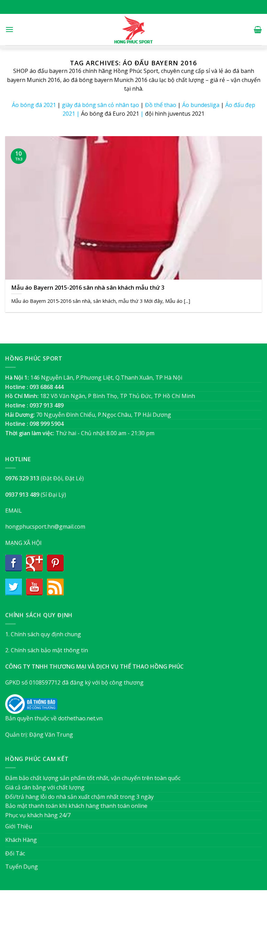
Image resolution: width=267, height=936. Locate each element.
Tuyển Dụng (21, 866)
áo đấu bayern (48, 71)
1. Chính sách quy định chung (43, 634)
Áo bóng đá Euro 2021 (110, 113)
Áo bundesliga (200, 105)
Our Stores (122, 916)
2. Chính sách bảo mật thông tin (46, 650)
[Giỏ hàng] (258, 29)
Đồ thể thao (160, 105)
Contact (168, 916)
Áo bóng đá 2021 (34, 105)
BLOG (147, 916)
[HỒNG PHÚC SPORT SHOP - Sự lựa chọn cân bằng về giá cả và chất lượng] (133, 29)
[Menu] (9, 29)
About (96, 916)
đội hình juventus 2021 (174, 113)
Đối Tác (15, 853)
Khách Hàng (21, 840)
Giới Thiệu (18, 826)
